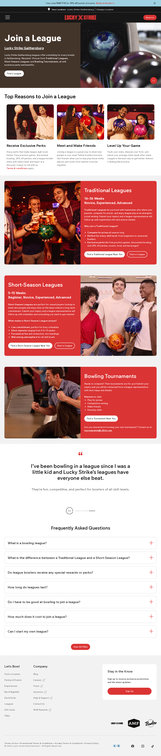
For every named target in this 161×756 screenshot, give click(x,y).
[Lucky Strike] (117, 723)
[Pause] (153, 80)
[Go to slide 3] (92, 510)
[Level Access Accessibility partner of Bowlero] (116, 745)
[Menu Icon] (7, 17)
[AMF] (134, 723)
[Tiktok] (152, 746)
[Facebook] (132, 746)
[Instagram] (142, 746)
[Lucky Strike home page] (80, 17)
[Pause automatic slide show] (69, 510)
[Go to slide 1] (78, 510)
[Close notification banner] (155, 3)
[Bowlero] (151, 723)
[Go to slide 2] (85, 510)
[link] (150, 17)
